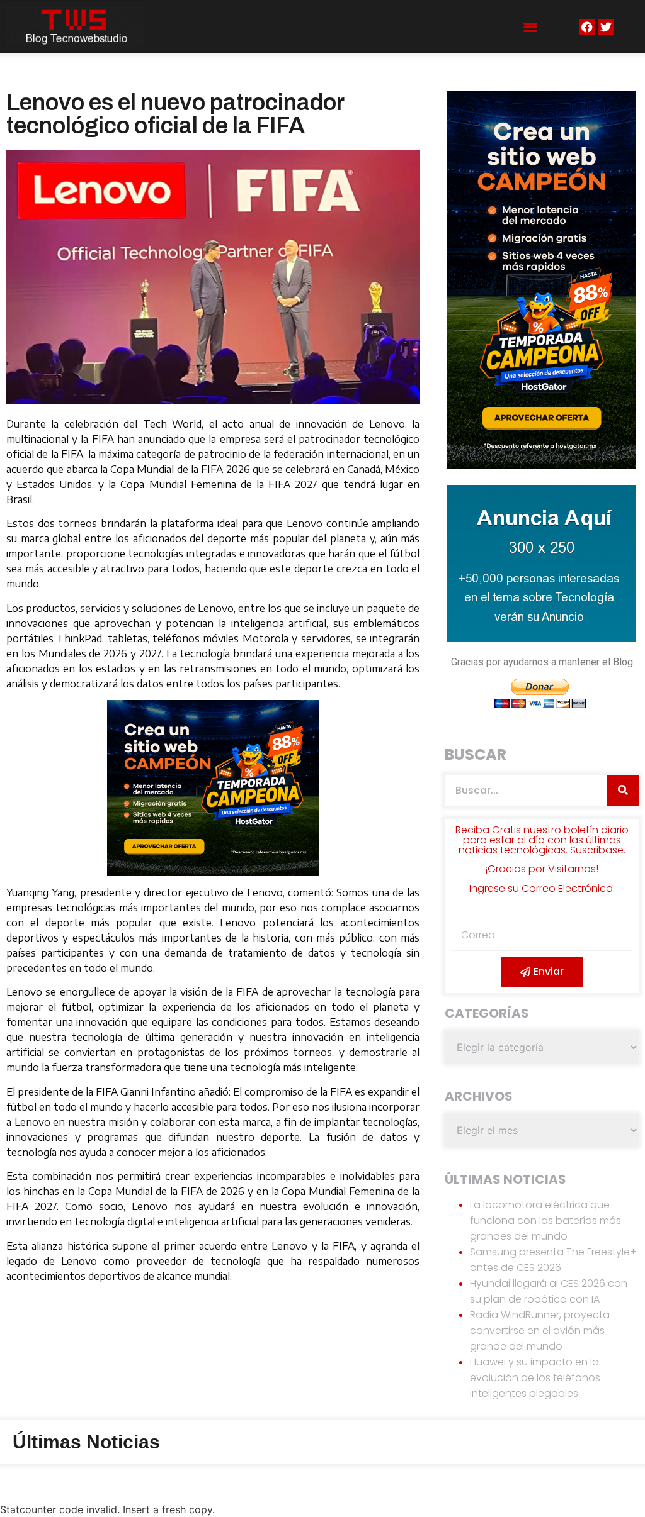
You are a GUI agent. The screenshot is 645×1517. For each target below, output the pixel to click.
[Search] (623, 790)
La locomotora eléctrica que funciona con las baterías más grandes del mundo (545, 1220)
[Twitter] (606, 27)
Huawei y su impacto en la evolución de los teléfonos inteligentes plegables (535, 1378)
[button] (530, 27)
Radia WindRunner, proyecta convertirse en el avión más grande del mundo (540, 1330)
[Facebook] (587, 27)
